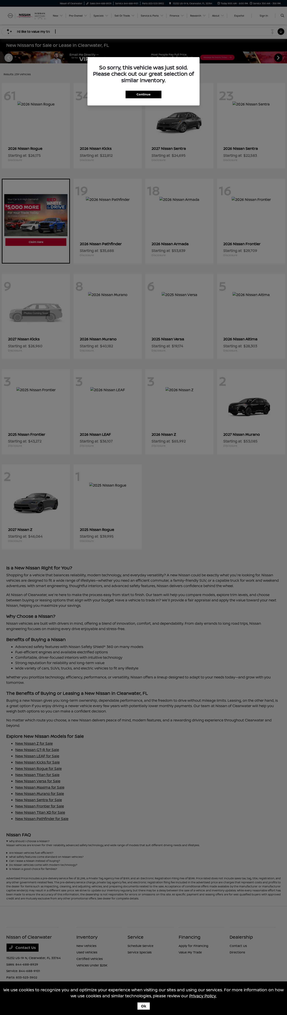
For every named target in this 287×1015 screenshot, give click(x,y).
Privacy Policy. (203, 995)
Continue (143, 94)
